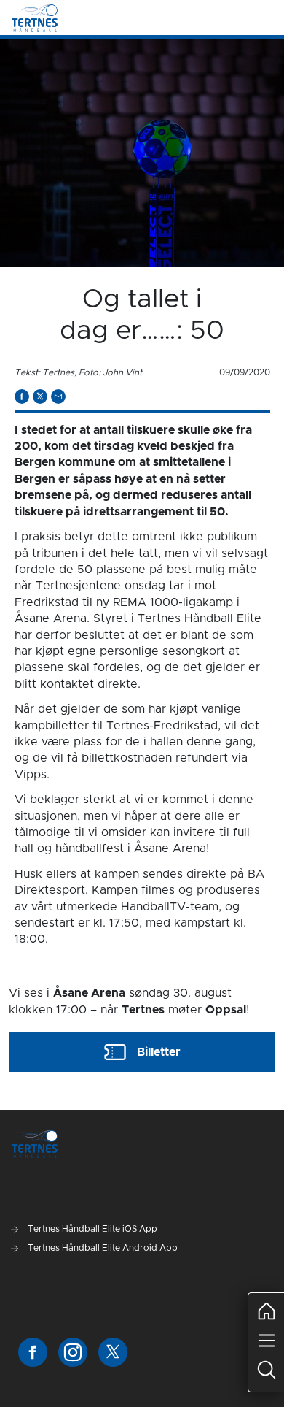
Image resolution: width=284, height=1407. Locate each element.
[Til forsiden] (34, 17)
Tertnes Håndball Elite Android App (101, 1247)
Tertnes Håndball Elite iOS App (91, 1228)
